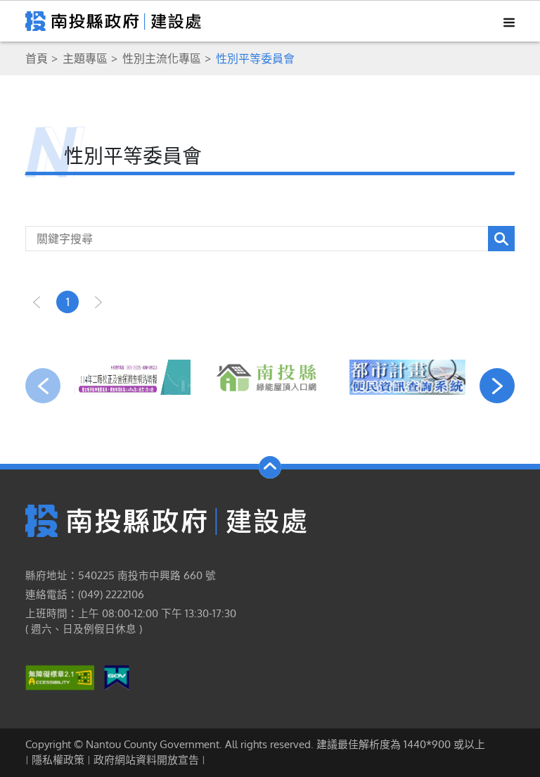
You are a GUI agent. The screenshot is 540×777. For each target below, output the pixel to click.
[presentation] (42, 385)
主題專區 (85, 58)
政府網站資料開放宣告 (146, 759)
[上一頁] (36, 302)
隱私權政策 (58, 759)
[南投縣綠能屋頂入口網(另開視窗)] (270, 377)
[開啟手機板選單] (504, 21)
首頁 (36, 58)
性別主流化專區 (161, 58)
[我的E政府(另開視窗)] (116, 676)
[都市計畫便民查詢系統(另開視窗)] (407, 377)
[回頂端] (270, 467)
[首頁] (166, 520)
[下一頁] (98, 302)
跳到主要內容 (48, 19)
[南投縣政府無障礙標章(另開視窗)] (59, 676)
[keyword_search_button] (501, 238)
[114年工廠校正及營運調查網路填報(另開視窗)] (133, 377)
